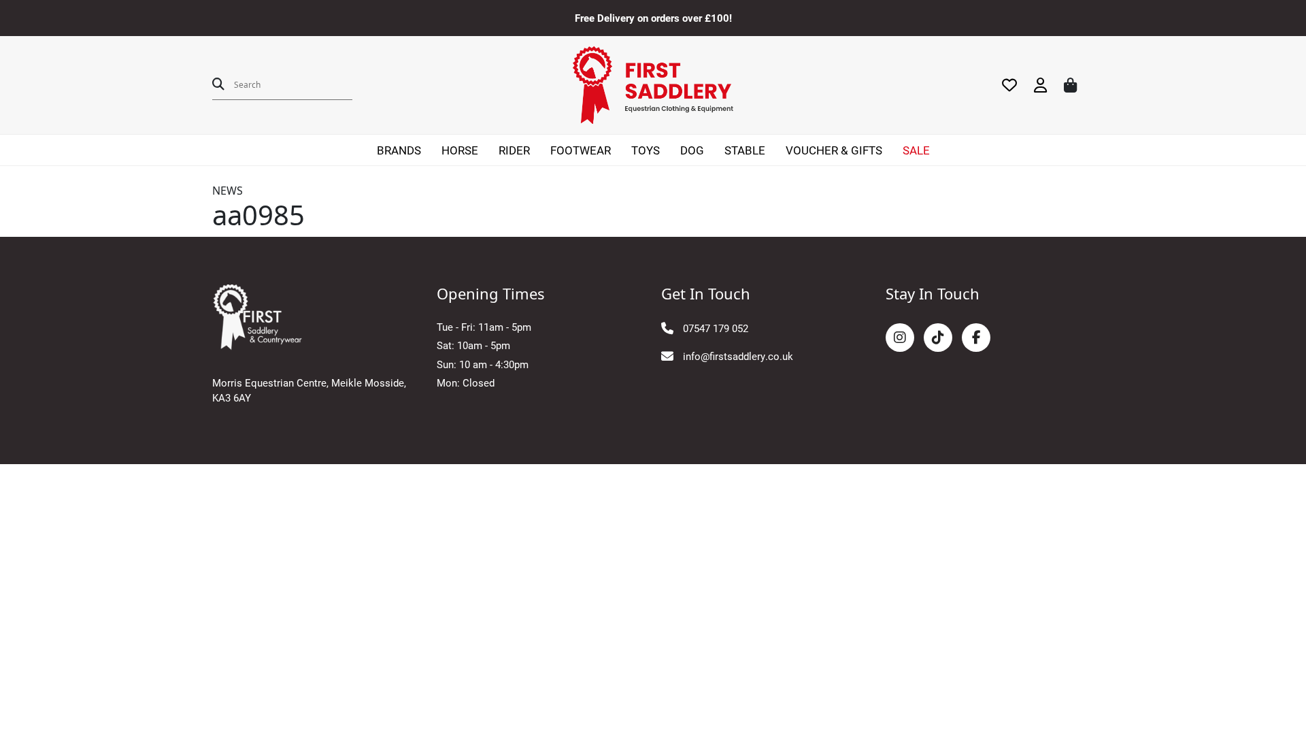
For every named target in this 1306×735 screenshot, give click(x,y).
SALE (916, 150)
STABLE (744, 150)
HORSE (459, 150)
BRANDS (399, 150)
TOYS (645, 150)
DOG (692, 150)
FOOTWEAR (580, 150)
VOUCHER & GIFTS (834, 150)
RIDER (514, 150)
